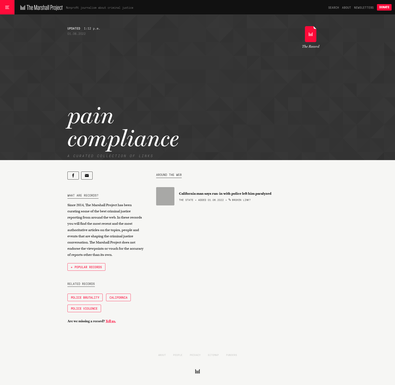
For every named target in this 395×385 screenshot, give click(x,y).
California (118, 297)
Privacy (195, 355)
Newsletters (364, 7)
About (346, 7)
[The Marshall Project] (40, 7)
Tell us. (111, 321)
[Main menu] (7, 7)
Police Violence (84, 308)
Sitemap (213, 355)
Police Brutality (85, 297)
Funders (231, 355)
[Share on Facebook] (73, 176)
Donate (384, 7)
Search (333, 7)
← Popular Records (86, 267)
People (177, 355)
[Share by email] (87, 176)
